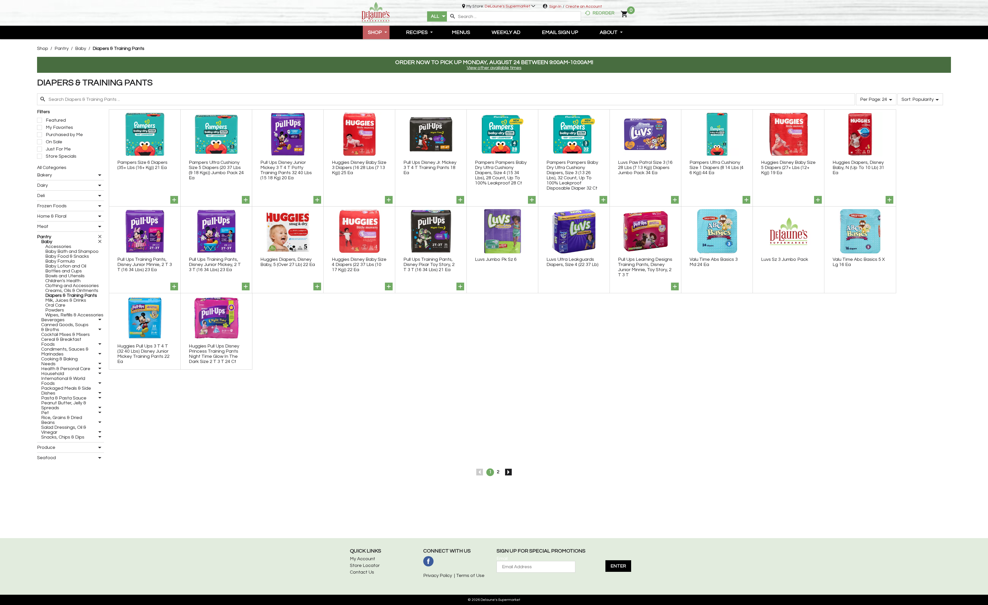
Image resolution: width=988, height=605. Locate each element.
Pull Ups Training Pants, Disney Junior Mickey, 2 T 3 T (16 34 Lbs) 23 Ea (215, 264)
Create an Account (584, 6)
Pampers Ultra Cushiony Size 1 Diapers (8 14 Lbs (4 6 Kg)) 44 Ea (717, 167)
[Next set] (508, 472)
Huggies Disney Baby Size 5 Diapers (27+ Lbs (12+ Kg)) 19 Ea (788, 167)
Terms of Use (470, 575)
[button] (510, 6)
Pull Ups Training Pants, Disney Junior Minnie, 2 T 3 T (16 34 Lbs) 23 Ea (144, 264)
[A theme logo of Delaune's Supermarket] (375, 11)
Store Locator (365, 565)
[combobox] (437, 16)
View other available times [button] (494, 67)
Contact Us (362, 572)
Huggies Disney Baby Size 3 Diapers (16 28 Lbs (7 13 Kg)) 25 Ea (359, 167)
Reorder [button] (603, 13)
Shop (42, 48)
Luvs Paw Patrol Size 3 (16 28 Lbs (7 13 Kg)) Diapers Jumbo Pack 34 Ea (645, 167)
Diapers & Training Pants (118, 48)
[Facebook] (428, 561)
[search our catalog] (452, 16)
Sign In (555, 6)
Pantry (62, 48)
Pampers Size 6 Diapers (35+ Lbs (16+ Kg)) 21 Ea (142, 165)
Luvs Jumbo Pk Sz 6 (496, 259)
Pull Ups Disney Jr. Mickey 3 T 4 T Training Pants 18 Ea (429, 167)
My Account (362, 558)
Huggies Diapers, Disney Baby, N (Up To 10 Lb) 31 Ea (858, 167)
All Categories (51, 167)
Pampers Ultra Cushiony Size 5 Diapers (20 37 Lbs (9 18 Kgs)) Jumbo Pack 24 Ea (216, 170)
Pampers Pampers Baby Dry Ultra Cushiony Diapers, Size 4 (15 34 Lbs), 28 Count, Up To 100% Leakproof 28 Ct (501, 172)
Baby (80, 48)
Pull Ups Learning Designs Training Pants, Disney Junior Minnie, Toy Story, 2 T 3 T (645, 267)
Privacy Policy (437, 575)
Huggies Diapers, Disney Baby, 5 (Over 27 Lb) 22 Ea (287, 262)
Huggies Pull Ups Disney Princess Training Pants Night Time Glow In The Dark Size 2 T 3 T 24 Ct (214, 354)
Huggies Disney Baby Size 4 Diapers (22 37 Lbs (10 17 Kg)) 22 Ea (359, 264)
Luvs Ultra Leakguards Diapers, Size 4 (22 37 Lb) (572, 262)
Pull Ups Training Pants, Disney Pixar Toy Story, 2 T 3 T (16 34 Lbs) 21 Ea (429, 264)
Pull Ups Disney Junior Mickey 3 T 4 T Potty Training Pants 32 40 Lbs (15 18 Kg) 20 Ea (286, 170)
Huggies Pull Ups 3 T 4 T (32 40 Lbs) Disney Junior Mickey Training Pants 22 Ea (143, 354)
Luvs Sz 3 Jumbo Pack (784, 259)
